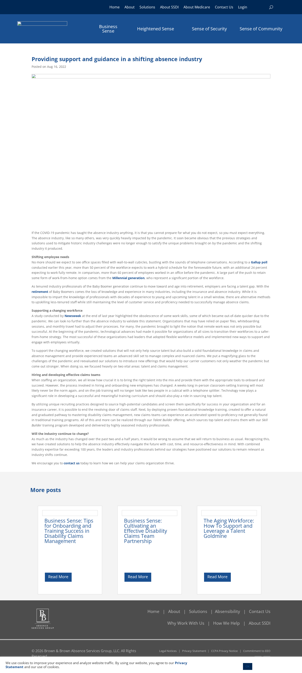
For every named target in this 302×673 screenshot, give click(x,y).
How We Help (226, 623)
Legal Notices (168, 651)
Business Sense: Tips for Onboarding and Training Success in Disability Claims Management (68, 531)
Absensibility (228, 611)
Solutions (147, 8)
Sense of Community (261, 29)
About (129, 8)
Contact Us (224, 8)
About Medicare (196, 8)
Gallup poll (259, 262)
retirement (40, 292)
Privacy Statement (194, 651)
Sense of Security (209, 29)
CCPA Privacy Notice (224, 651)
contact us (72, 463)
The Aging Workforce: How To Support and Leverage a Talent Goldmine (229, 528)
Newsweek (73, 316)
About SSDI (169, 8)
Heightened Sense (155, 29)
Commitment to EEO (256, 651)
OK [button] (248, 666)
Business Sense (108, 28)
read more (58, 576)
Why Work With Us (185, 623)
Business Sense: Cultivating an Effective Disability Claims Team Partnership (145, 531)
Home (114, 8)
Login (242, 8)
